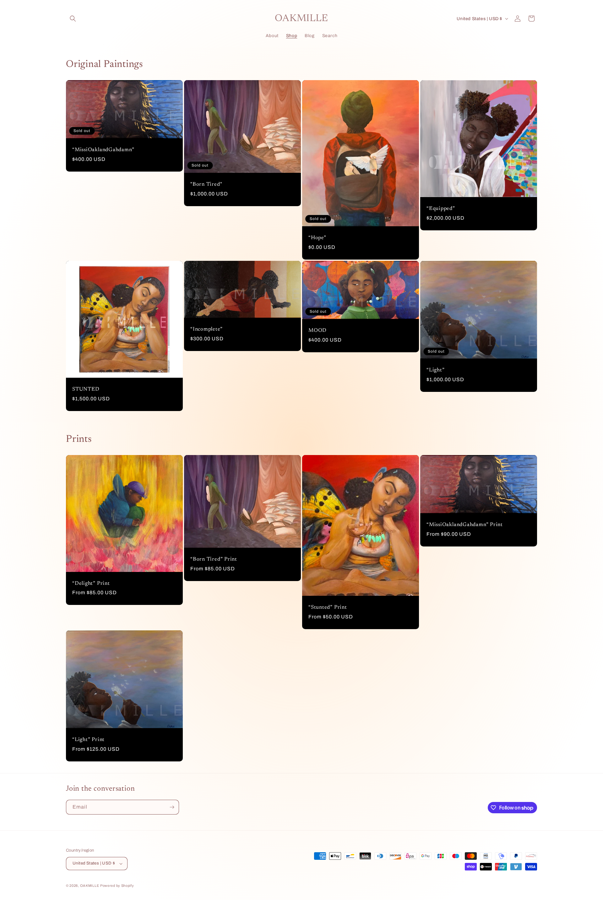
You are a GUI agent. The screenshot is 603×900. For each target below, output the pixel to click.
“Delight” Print (91, 583)
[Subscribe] (172, 807)
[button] (73, 18)
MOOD (317, 330)
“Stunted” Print (327, 607)
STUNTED (85, 389)
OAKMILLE (89, 885)
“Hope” (317, 237)
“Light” (435, 370)
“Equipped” (440, 208)
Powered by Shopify (117, 885)
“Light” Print (88, 740)
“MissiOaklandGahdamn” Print (464, 524)
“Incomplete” (206, 329)
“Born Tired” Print (213, 559)
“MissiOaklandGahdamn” (103, 149)
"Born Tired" (206, 184)
